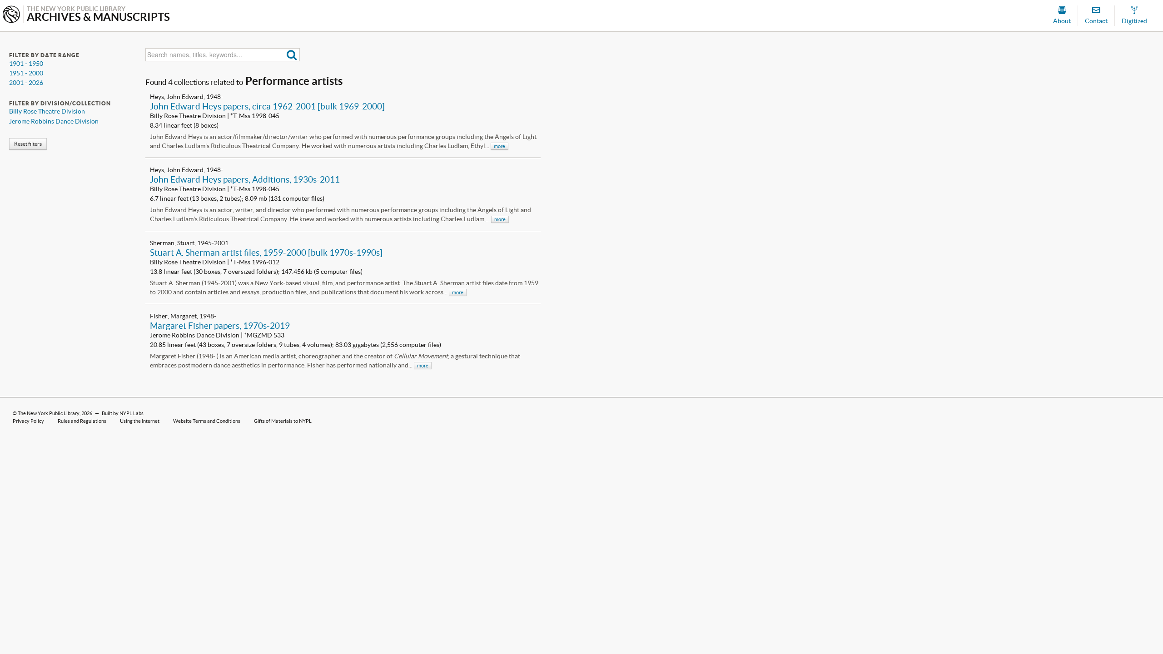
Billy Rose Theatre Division (47, 111)
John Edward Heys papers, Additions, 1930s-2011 (245, 179)
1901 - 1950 (26, 63)
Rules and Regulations (82, 421)
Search (292, 54)
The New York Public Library (49, 413)
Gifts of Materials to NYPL (283, 421)
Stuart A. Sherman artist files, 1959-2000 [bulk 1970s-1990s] (266, 253)
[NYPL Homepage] (11, 15)
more (499, 146)
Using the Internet (139, 421)
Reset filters (28, 144)
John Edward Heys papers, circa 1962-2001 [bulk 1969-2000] (267, 106)
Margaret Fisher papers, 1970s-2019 (220, 326)
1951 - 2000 (26, 73)
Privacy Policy (28, 421)
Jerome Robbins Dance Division (54, 121)
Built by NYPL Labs (123, 413)
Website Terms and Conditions (206, 421)
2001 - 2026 (26, 82)
